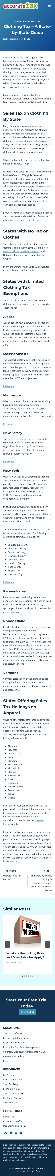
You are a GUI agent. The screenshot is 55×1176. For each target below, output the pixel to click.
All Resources (10, 1102)
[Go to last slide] (7, 944)
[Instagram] (16, 1133)
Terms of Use (34, 1171)
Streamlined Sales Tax (14, 1125)
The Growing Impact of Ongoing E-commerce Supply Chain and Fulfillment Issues (41, 881)
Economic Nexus (11, 1088)
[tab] (22, 976)
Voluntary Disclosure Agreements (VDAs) (24, 1051)
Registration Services (14, 1042)
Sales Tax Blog (10, 1084)
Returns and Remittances (16, 1037)
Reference (8, 386)
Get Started (27, 1012)
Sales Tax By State (12, 1079)
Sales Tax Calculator (13, 1093)
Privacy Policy (21, 1171)
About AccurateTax (13, 1121)
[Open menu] (49, 5)
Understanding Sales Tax (27, 21)
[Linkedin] (10, 1133)
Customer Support (12, 1098)
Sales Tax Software (13, 1033)
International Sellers (13, 1056)
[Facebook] (5, 1133)
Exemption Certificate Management (21, 1047)
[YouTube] (21, 1133)
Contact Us (8, 1116)
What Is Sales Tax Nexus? (12, 875)
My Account (9, 1075)
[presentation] (27, 931)
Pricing (6, 1060)
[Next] (47, 944)
